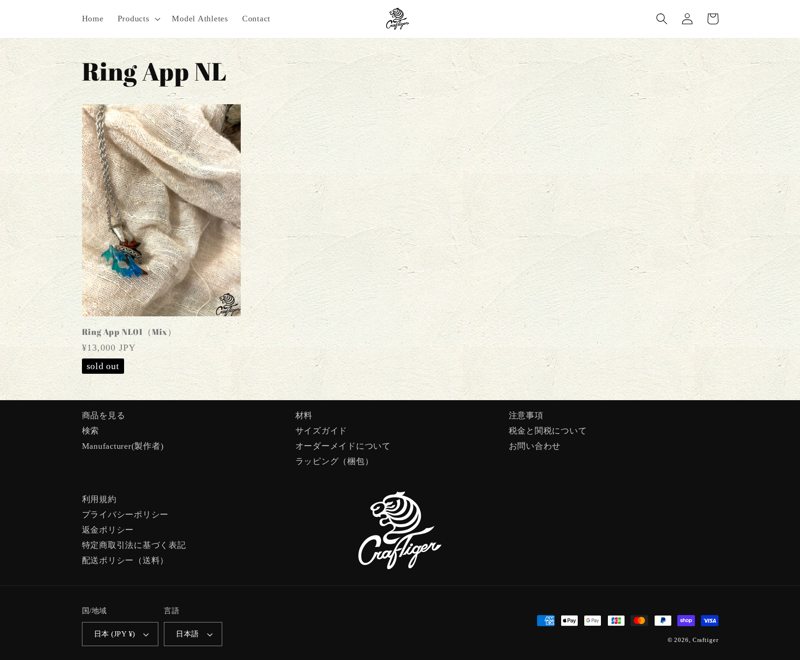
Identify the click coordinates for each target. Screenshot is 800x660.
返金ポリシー (108, 529)
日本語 (187, 634)
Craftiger (706, 640)
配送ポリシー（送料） (125, 560)
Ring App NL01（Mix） (129, 332)
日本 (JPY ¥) (114, 634)
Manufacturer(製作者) (123, 446)
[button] (138, 19)
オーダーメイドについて (343, 446)
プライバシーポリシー (125, 514)
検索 (91, 430)
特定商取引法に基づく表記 (134, 545)
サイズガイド (321, 430)
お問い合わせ (535, 446)
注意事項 (526, 415)
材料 (304, 415)
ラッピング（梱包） (334, 461)
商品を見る (103, 415)
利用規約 (99, 499)
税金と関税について (548, 430)
